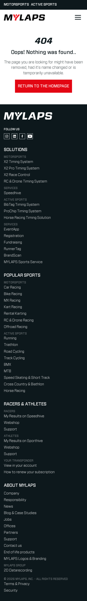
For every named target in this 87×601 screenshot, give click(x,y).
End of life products (19, 552)
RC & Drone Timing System (25, 181)
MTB (7, 371)
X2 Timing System (18, 162)
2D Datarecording (18, 570)
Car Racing (12, 287)
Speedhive (12, 193)
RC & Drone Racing (19, 320)
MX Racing (12, 300)
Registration (14, 236)
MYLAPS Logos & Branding (25, 559)
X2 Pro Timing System (21, 168)
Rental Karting (15, 313)
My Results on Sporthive (23, 441)
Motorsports (16, 4)
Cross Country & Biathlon (24, 384)
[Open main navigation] (77, 17)
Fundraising (13, 242)
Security (10, 590)
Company (11, 493)
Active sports (44, 4)
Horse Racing (14, 391)
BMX (7, 364)
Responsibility (15, 500)
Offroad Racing (15, 327)
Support (10, 429)
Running (10, 338)
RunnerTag (12, 249)
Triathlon (11, 345)
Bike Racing (13, 294)
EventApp (11, 229)
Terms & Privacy (16, 584)
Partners (11, 532)
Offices (9, 526)
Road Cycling (14, 351)
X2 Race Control (17, 175)
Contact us (13, 546)
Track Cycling (14, 358)
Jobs (8, 519)
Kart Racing (13, 307)
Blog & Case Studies (20, 513)
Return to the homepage (43, 86)
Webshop (11, 423)
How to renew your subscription (29, 472)
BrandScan (12, 255)
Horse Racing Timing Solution (27, 218)
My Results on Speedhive (24, 416)
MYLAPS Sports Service (23, 262)
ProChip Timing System (22, 211)
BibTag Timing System (21, 204)
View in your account (20, 465)
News (8, 506)
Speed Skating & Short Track (27, 378)
